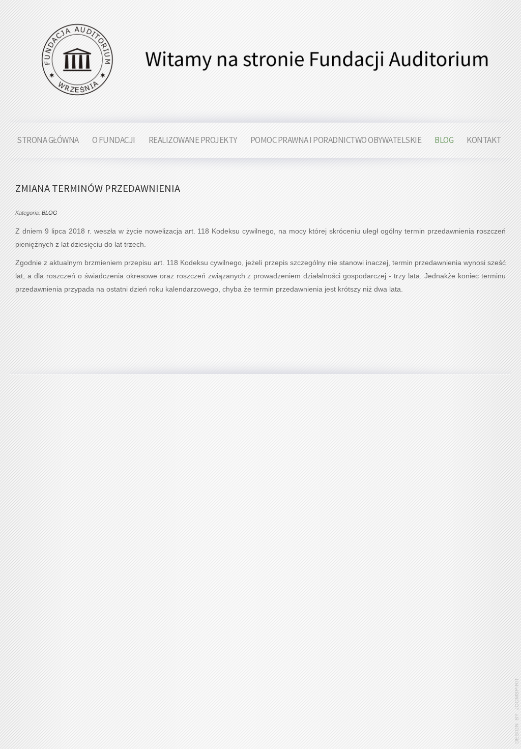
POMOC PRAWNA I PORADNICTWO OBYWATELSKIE (336, 140)
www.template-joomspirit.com (517, 711)
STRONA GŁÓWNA (48, 140)
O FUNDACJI (113, 140)
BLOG (444, 140)
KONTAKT (484, 140)
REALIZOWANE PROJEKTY (193, 140)
